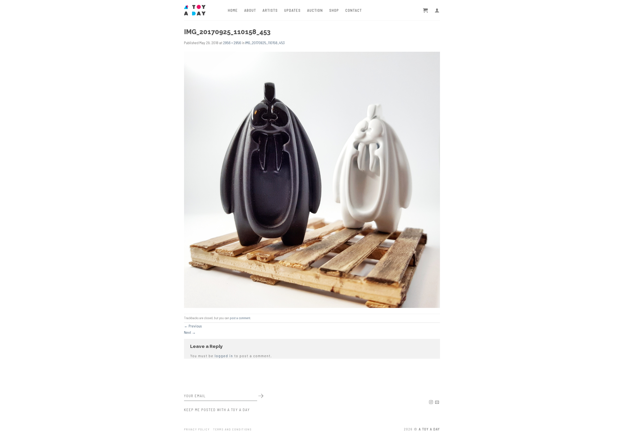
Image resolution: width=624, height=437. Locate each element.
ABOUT (250, 10)
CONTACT (353, 10)
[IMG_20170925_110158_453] (312, 179)
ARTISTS (270, 10)
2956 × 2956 (232, 42)
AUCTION (315, 10)
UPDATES (292, 10)
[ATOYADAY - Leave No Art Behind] (202, 10)
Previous (193, 326)
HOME (233, 10)
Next (190, 332)
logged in (224, 355)
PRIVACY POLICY (197, 429)
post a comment (240, 318)
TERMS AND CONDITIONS (232, 429)
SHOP (334, 10)
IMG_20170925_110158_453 (265, 42)
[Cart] (425, 10)
